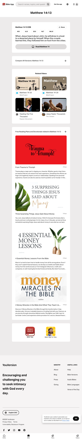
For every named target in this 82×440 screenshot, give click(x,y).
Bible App (30, 337)
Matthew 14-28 (54, 92)
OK (76, 418)
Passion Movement (26, 119)
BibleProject (24, 95)
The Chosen (50, 116)
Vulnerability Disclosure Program (13, 424)
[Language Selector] (67, 4)
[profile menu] (75, 4)
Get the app (58, 4)
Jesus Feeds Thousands (56, 114)
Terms (15, 422)
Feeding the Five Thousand (26, 115)
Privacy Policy (7, 422)
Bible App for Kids (51, 337)
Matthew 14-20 (28, 92)
